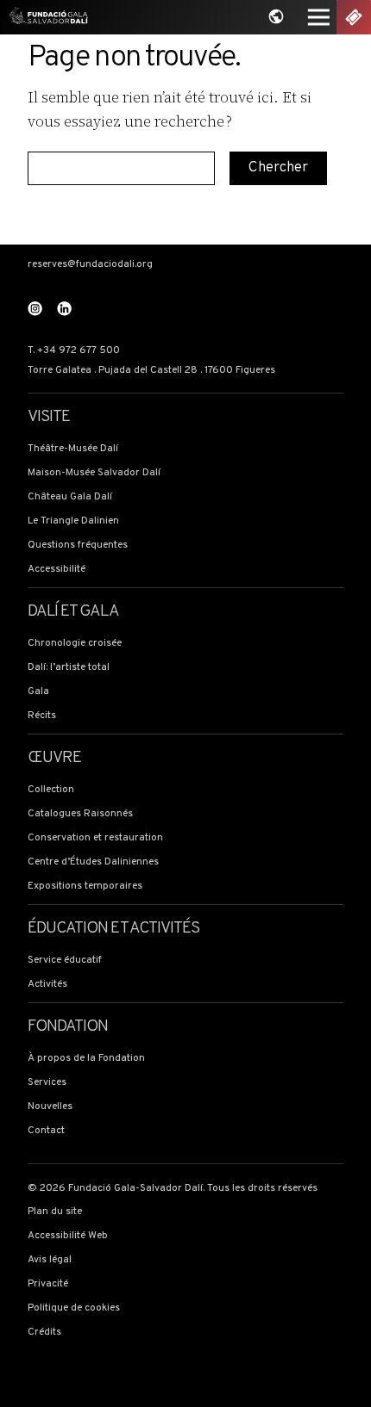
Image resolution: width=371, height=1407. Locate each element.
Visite (49, 417)
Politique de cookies (74, 1308)
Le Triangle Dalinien (73, 521)
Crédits (44, 1332)
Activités (47, 984)
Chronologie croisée (75, 643)
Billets (353, 17)
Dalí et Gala (73, 612)
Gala (38, 691)
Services (47, 1082)
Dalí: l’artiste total (69, 667)
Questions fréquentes (78, 545)
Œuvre (54, 758)
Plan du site (55, 1212)
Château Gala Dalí (70, 497)
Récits (42, 716)
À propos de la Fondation (86, 1058)
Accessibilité (56, 569)
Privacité (48, 1284)
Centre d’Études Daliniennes (93, 862)
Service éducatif (65, 960)
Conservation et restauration (95, 838)
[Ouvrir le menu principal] (318, 17)
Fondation (68, 1027)
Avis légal (50, 1260)
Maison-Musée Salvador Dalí (94, 473)
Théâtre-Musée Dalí (73, 449)
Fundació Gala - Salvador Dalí (45, 17)
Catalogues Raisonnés (80, 814)
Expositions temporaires (85, 886)
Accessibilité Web (68, 1236)
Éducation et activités (113, 929)
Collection (51, 790)
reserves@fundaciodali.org (90, 265)
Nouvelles (50, 1106)
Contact (46, 1131)
